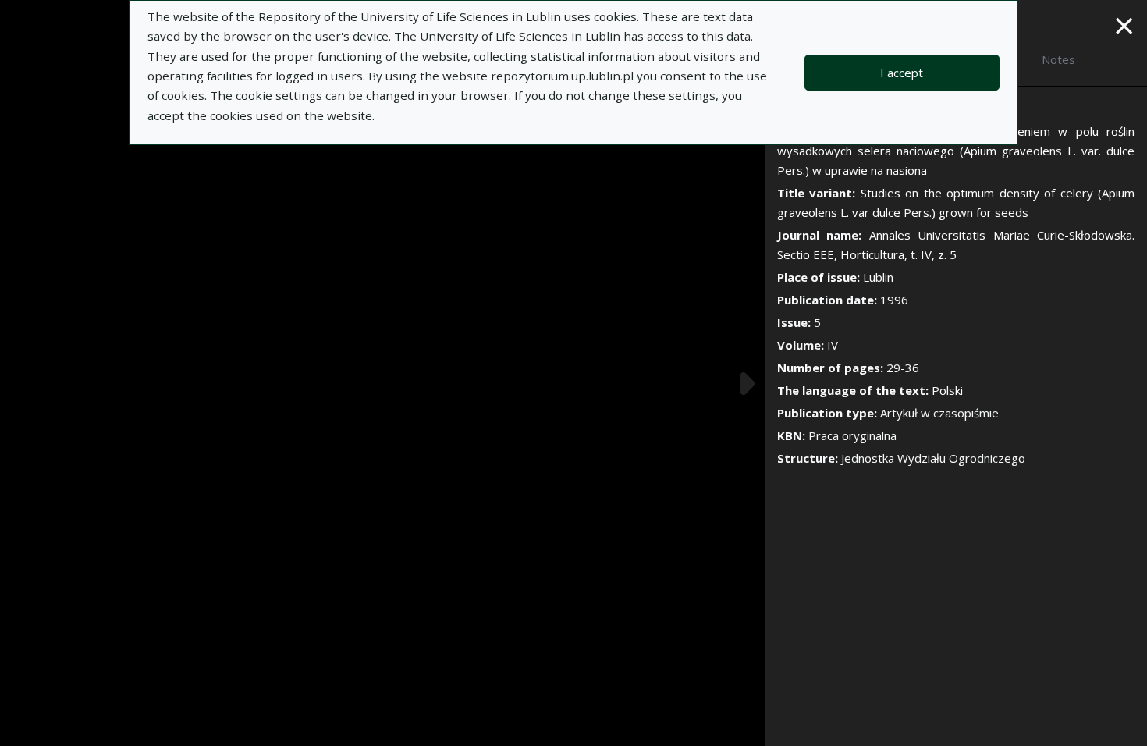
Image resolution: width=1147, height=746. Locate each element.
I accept (901, 72)
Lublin (878, 277)
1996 (894, 299)
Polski (947, 390)
